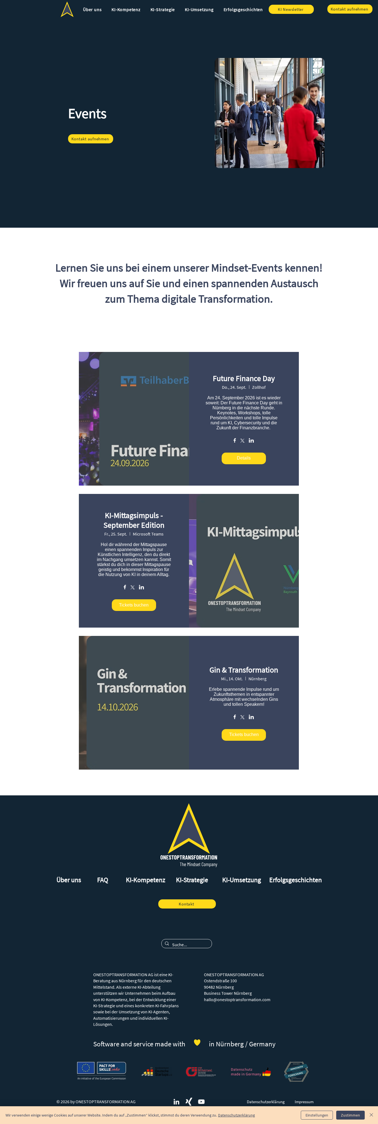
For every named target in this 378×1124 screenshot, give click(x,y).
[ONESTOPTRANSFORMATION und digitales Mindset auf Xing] (189, 1102)
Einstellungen (316, 1115)
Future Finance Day (244, 378)
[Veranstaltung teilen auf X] (242, 441)
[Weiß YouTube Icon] (201, 1102)
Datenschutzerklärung (236, 1115)
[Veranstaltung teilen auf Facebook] (235, 441)
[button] (92, 9)
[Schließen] (371, 1115)
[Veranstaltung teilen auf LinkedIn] (251, 441)
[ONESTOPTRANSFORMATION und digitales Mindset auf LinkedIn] (176, 1102)
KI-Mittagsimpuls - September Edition (133, 520)
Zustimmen (350, 1115)
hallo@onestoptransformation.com (237, 999)
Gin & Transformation (243, 670)
